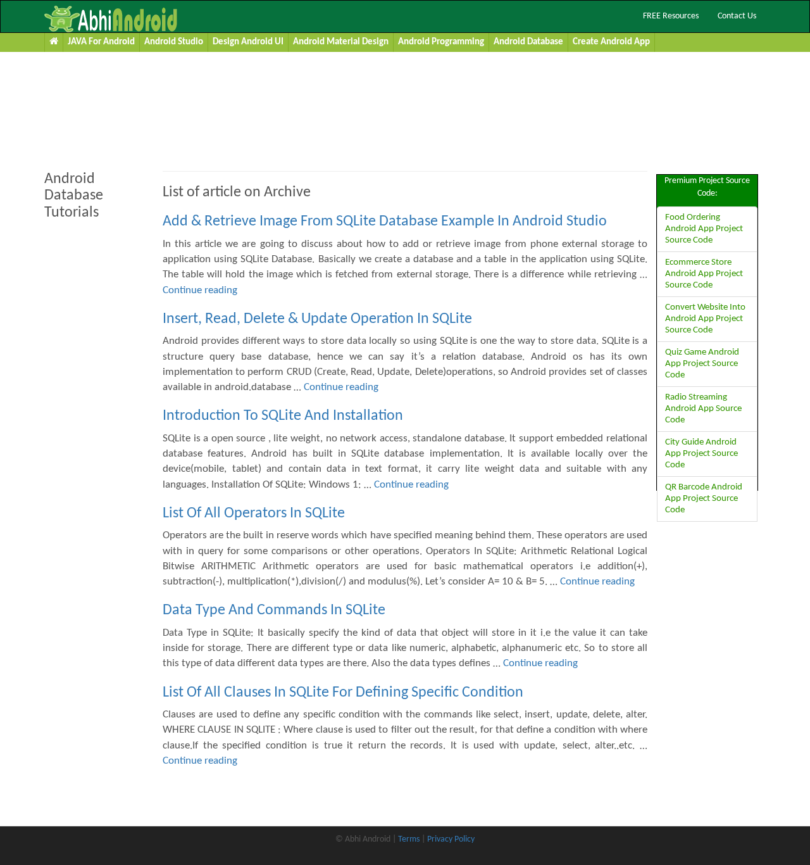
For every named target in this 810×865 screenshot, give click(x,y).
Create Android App (611, 42)
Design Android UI (248, 42)
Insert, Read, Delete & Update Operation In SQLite (317, 319)
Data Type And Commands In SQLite (274, 610)
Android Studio (173, 42)
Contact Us (737, 16)
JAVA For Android (101, 42)
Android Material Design (341, 42)
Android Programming (441, 42)
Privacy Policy (451, 839)
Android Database (528, 42)
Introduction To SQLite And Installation (283, 416)
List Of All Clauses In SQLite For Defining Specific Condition (343, 692)
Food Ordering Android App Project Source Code (704, 229)
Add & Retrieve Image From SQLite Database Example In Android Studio (385, 221)
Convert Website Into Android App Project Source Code (705, 319)
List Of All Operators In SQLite (254, 513)
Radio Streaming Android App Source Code (703, 409)
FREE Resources (671, 16)
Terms (409, 839)
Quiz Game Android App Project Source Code (702, 364)
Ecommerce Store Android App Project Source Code (704, 274)
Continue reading (200, 290)
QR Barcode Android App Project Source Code (703, 499)
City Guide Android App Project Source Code (701, 454)
